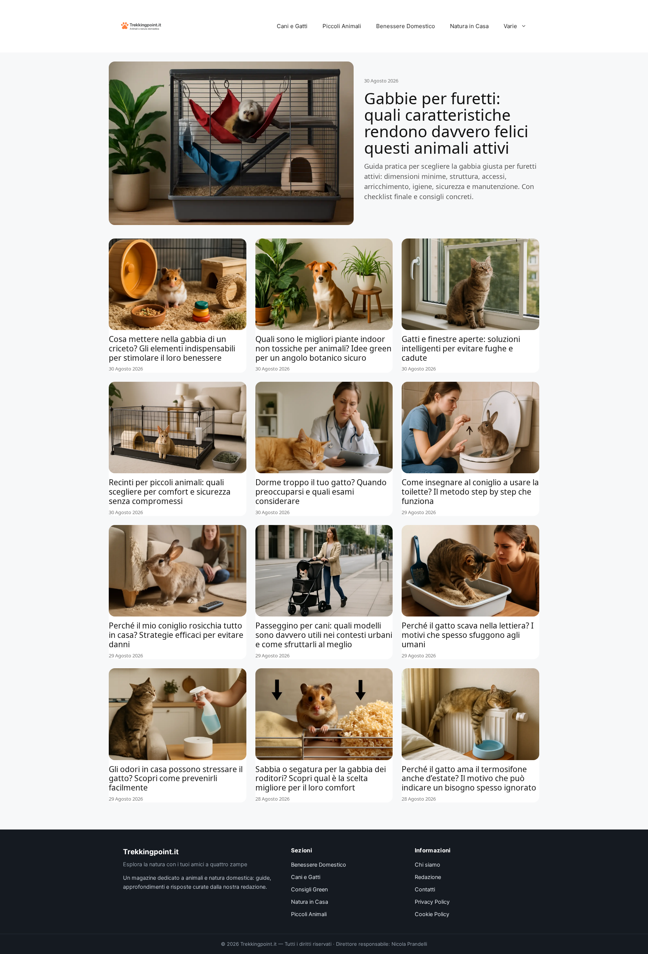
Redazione (428, 877)
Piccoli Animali (341, 26)
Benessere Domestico (405, 26)
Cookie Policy (432, 914)
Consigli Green (309, 889)
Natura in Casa (469, 26)
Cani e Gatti (292, 26)
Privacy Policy (432, 901)
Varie (510, 26)
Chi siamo (427, 864)
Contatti (425, 889)
